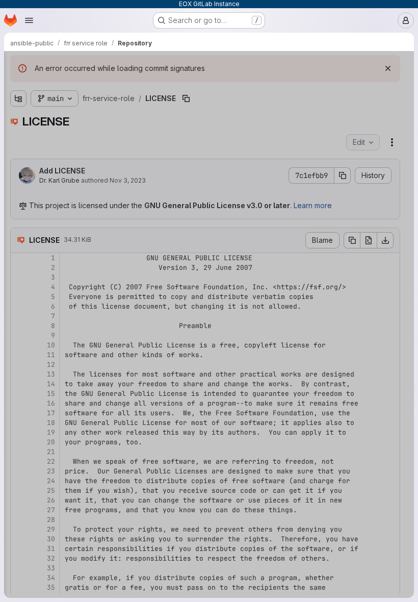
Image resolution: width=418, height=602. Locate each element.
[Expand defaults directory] (18, 103)
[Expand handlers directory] (18, 120)
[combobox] (83, 85)
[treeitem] (84, 103)
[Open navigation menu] (29, 20)
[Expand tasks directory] (18, 136)
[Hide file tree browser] (18, 65)
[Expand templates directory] (18, 152)
